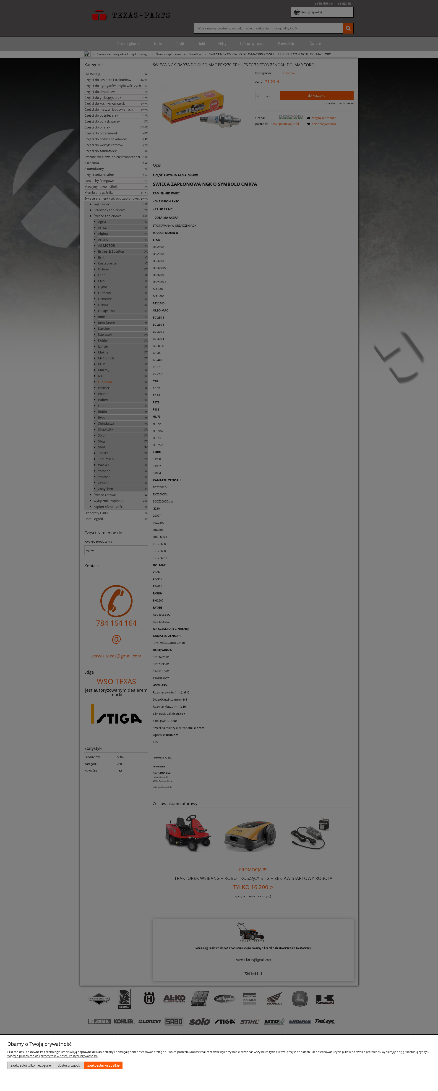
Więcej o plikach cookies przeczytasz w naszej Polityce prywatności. (52, 1056)
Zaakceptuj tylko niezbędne (30, 1065)
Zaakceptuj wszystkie (103, 1065)
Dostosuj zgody (69, 1065)
